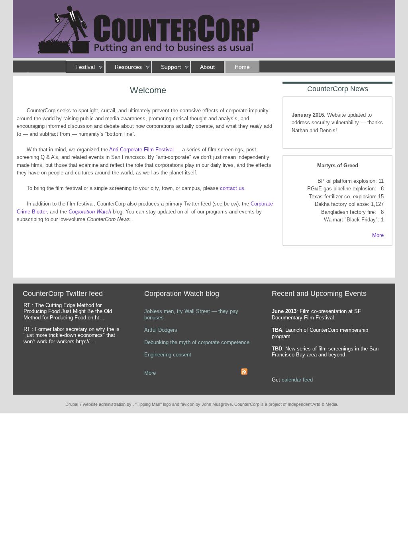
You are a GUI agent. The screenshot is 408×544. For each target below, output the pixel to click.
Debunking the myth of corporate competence (196, 342)
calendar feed (297, 380)
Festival (85, 67)
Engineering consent (167, 355)
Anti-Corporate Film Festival (141, 150)
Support (171, 67)
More (378, 235)
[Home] (204, 30)
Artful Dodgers (160, 330)
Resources (128, 67)
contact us (232, 188)
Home (242, 67)
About (207, 67)
